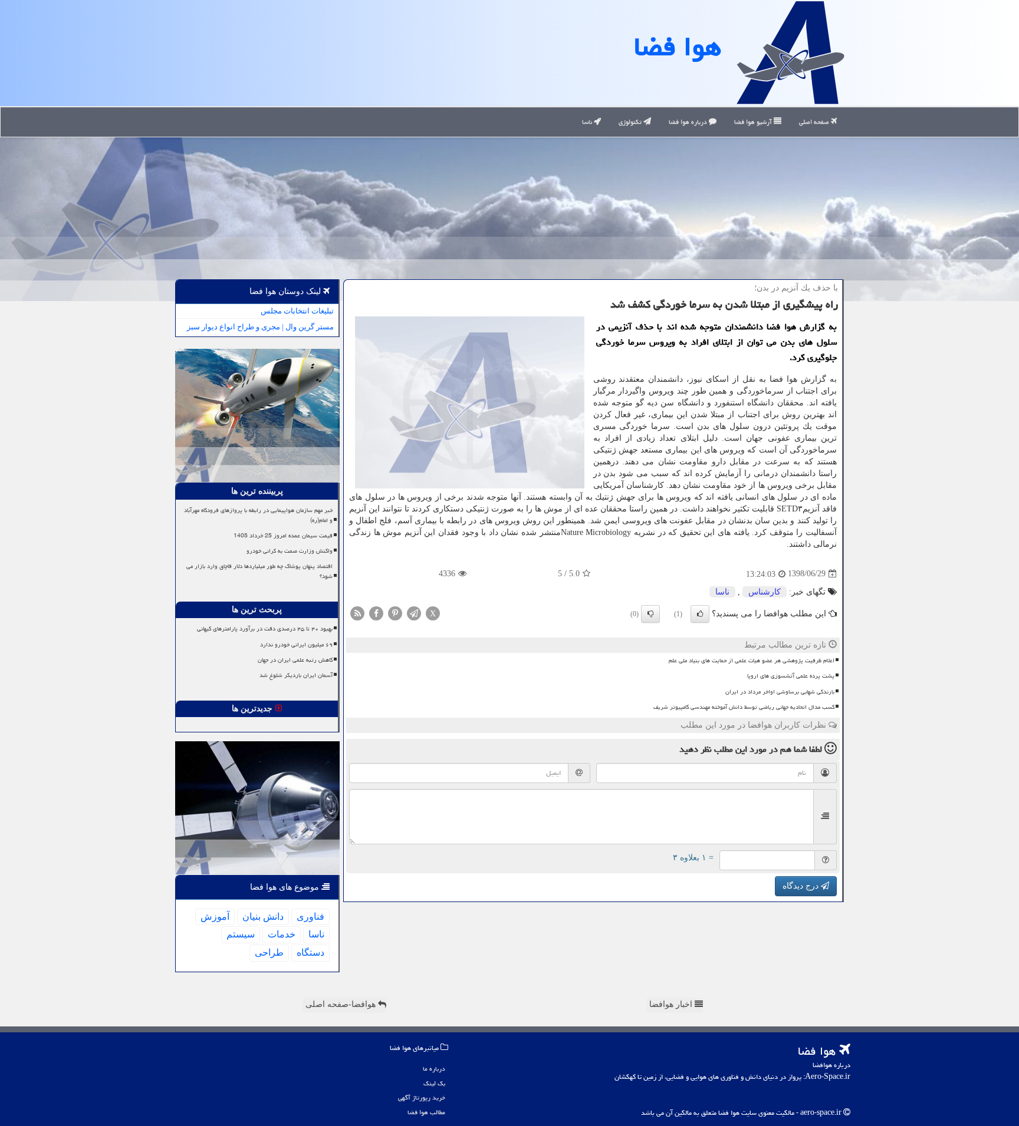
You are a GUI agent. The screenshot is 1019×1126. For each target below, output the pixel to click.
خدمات (281, 934)
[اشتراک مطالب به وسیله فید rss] (357, 612)
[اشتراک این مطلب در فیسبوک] (376, 612)
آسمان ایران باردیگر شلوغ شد (296, 675)
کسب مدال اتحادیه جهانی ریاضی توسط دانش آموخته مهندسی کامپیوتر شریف (743, 707)
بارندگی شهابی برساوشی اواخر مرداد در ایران (779, 692)
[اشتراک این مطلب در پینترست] (395, 612)
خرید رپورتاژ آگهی (421, 1097)
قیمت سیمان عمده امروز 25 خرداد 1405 (283, 535)
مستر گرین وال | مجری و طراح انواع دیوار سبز (260, 326)
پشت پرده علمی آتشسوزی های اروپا (790, 676)
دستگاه (310, 952)
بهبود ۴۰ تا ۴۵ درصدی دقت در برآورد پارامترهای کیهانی (265, 629)
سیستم (240, 934)
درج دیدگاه (802, 885)
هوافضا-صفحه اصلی (341, 1004)
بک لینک (434, 1083)
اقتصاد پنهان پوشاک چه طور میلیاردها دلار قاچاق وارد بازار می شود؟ (259, 571)
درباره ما (434, 1068)
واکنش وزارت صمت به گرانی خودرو (289, 551)
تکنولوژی (631, 121)
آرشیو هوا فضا (754, 121)
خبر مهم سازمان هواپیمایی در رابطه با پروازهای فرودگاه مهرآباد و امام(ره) (258, 515)
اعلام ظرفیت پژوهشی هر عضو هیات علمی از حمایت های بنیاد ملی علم (751, 660)
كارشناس (764, 591)
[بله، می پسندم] (700, 614)
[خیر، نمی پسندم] (650, 614)
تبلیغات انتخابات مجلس (297, 310)
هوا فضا (677, 46)
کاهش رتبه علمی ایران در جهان (295, 660)
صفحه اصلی (815, 121)
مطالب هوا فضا (426, 1112)
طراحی (269, 952)
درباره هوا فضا (689, 121)
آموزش (214, 917)
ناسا (588, 121)
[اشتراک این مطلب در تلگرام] (414, 612)
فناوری (310, 917)
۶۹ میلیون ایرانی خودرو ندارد (296, 644)
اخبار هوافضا (672, 1004)
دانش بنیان (263, 917)
